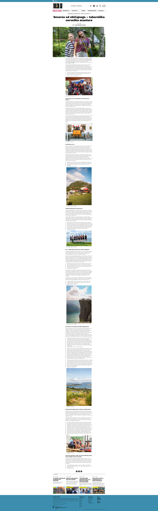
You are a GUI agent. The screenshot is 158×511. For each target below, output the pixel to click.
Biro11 (87, 509)
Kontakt (98, 502)
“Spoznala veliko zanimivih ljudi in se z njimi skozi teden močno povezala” (85, 480)
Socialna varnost (81, 498)
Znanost (80, 501)
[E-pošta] (104, 6)
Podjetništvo (80, 505)
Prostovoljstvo (90, 501)
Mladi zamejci (81, 499)
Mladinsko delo (95, 487)
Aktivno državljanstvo (83, 487)
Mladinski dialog (90, 499)
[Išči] (100, 6)
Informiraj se (66, 11)
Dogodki (83, 10)
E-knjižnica (101, 10)
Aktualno (57, 11)
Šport (55, 487)
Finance (80, 502)
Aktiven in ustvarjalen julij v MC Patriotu (72, 479)
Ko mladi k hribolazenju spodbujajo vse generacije (59, 479)
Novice (98, 496)
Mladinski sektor (92, 11)
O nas (98, 501)
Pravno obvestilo (103, 509)
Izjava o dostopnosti (94, 509)
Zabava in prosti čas (85, 13)
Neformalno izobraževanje (74, 13)
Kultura (80, 504)
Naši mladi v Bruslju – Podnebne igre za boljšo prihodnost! (98, 479)
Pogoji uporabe (99, 509)
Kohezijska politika (90, 502)
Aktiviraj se (74, 11)
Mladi (57, 476)
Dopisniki (99, 499)
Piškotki (90, 509)
